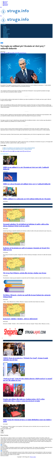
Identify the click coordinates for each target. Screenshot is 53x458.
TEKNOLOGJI (6, 33)
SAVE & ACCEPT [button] (4, 455)
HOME (4, 26)
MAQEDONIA (6, 29)
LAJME (4, 27)
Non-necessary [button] (4, 449)
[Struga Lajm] (15, 14)
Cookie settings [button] (5, 427)
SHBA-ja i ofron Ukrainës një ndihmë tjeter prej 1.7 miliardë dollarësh (17, 149)
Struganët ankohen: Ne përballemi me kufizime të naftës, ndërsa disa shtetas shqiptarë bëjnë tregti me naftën (26, 225)
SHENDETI (5, 36)
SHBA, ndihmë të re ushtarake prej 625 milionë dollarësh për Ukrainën (27, 199)
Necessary (4, 445)
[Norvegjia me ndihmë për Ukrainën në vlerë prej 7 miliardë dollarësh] (23, 83)
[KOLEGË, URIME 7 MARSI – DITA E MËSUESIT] (14, 316)
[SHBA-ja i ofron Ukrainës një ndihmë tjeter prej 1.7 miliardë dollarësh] (10, 181)
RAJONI (5, 31)
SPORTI (5, 32)
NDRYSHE (5, 37)
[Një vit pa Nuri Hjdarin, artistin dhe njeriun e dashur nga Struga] (14, 270)
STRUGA (5, 30)
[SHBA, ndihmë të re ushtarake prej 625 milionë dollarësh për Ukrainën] (10, 196)
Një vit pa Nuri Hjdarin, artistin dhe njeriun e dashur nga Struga (24, 273)
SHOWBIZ (5, 34)
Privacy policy (33, 456)
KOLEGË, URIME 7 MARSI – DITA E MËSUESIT (20, 319)
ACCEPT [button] (12, 427)
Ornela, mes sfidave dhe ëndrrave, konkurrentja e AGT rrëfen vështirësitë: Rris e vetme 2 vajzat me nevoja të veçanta (24, 400)
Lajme (2, 42)
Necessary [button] (3, 443)
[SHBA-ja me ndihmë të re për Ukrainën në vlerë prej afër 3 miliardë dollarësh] (10, 164)
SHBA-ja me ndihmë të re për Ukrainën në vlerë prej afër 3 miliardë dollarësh (19, 147)
